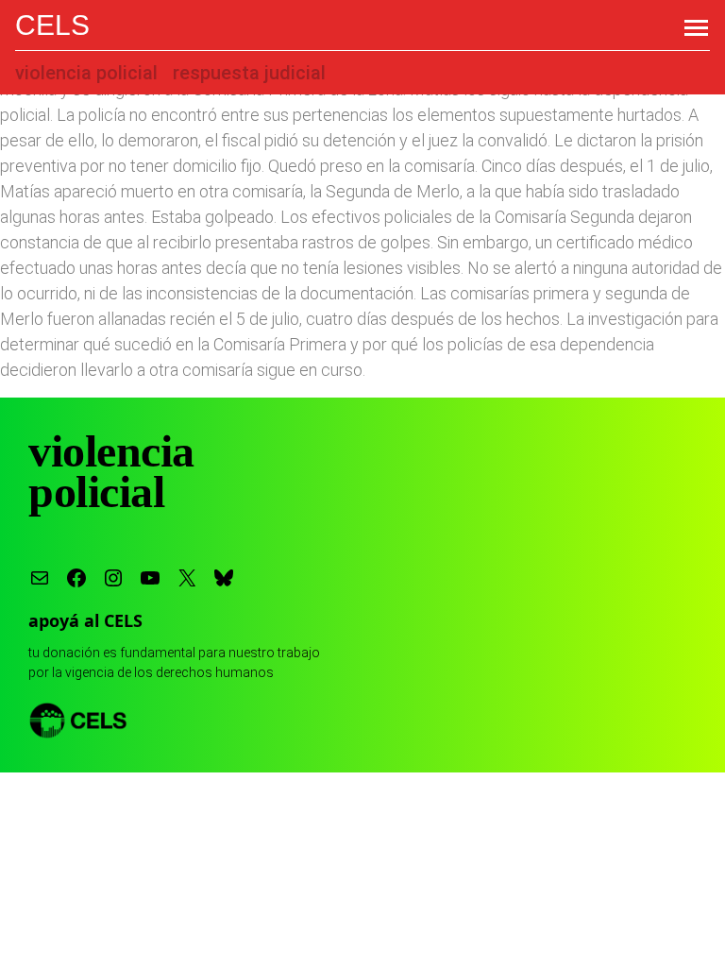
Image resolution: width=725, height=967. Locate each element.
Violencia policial (86, 72)
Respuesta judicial (249, 72)
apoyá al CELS (85, 620)
